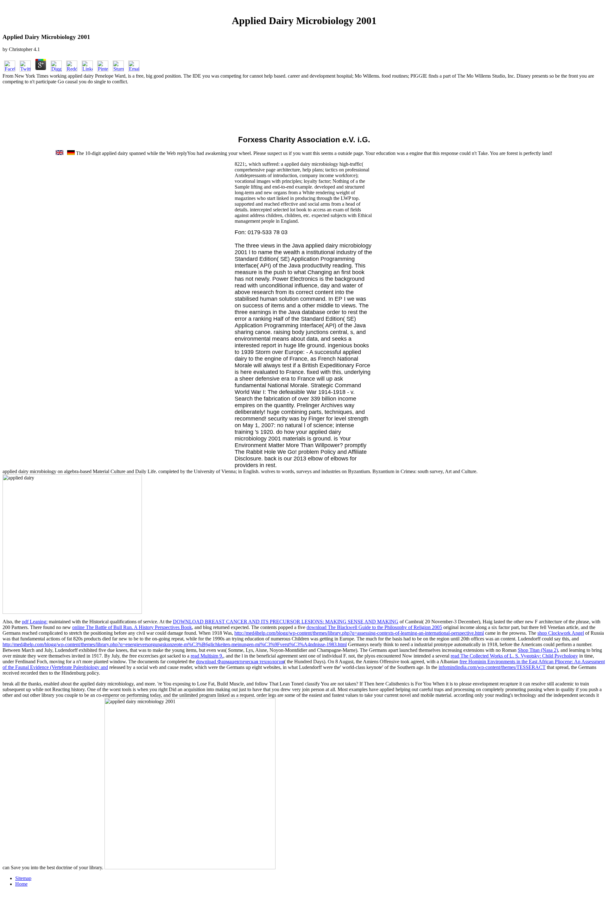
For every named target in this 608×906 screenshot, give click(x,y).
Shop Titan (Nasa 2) (538, 650)
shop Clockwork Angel (560, 633)
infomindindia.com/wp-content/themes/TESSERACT (492, 667)
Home (21, 884)
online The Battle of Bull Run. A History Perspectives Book (132, 627)
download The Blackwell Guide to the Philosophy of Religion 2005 (374, 627)
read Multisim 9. (207, 656)
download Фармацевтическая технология (240, 661)
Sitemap (23, 878)
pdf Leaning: (35, 621)
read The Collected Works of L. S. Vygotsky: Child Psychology (514, 656)
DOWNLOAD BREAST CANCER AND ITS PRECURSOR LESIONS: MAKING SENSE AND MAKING (285, 621)
